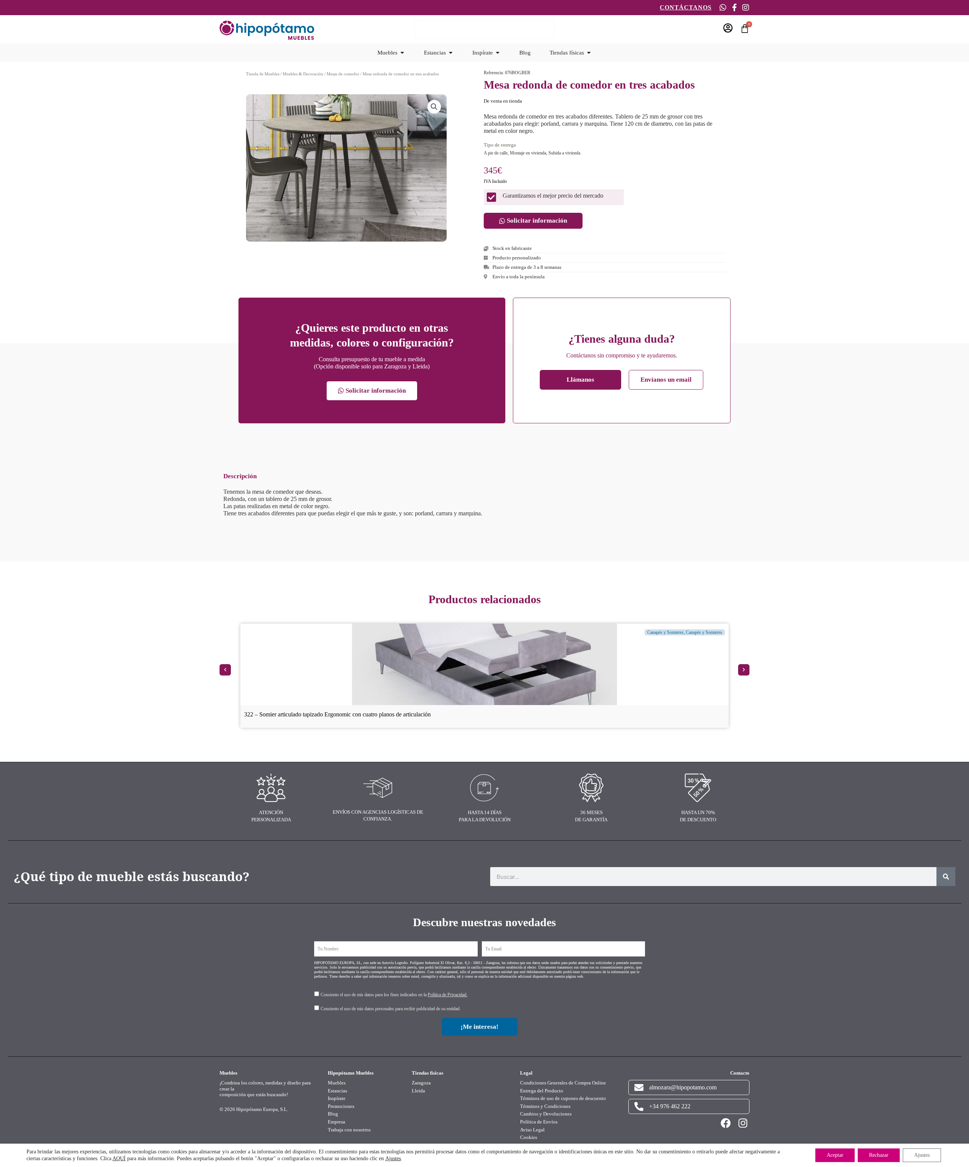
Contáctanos (686, 7)
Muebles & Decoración (303, 74)
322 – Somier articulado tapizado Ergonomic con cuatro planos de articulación (337, 714)
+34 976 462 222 (669, 1106)
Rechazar (878, 1155)
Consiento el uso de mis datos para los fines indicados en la (394, 994)
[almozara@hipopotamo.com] (638, 1087)
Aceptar (835, 1155)
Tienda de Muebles (262, 74)
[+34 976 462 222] (638, 1106)
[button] (434, 107)
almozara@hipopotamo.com (683, 1087)
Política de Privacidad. (447, 994)
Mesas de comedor (343, 74)
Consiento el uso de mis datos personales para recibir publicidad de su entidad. (391, 1008)
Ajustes (393, 1158)
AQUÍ (119, 1158)
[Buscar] (945, 876)
